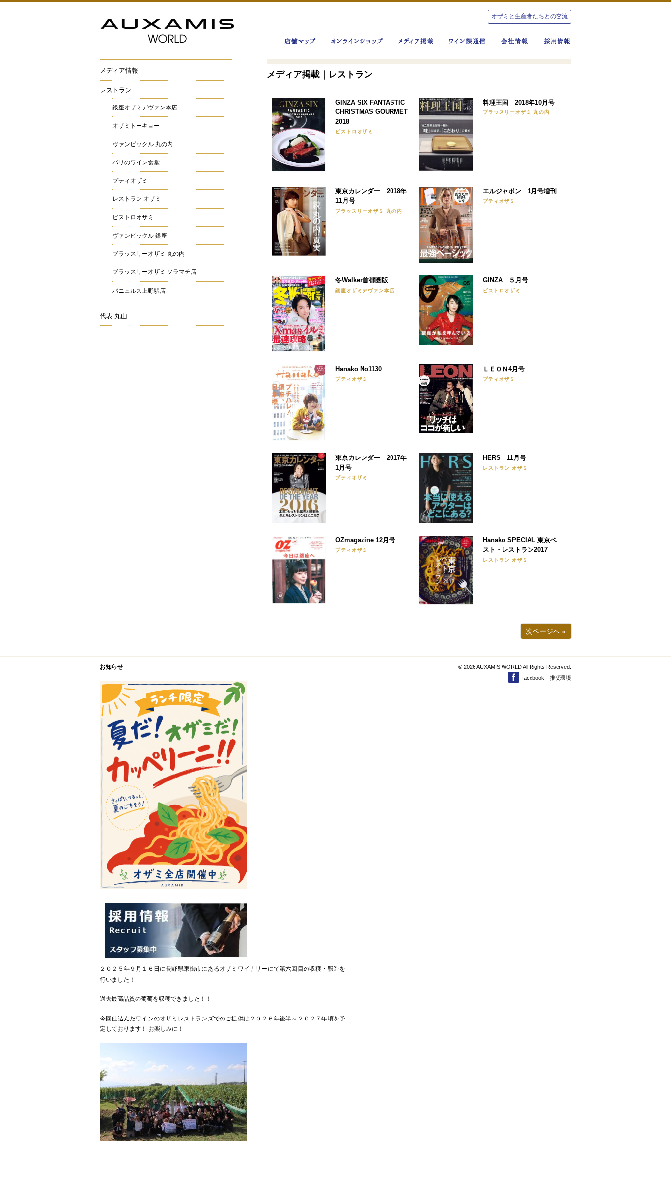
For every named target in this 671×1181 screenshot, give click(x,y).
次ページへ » (546, 631)
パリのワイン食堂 (136, 162)
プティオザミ (130, 180)
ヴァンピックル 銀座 (139, 235)
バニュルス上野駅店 (139, 290)
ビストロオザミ (133, 217)
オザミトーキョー (136, 125)
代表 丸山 (113, 316)
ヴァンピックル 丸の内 (142, 144)
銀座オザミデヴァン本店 (144, 107)
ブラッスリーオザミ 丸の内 (148, 253)
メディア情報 (119, 70)
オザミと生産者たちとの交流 (529, 16)
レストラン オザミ (136, 198)
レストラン (116, 90)
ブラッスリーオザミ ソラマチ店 (154, 271)
